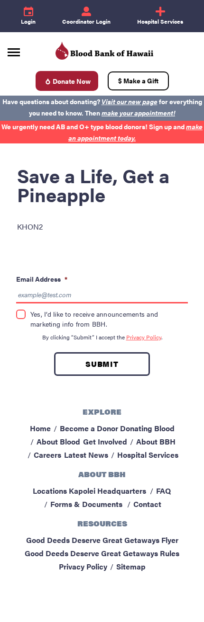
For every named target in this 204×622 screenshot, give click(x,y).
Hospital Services (147, 454)
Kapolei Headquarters (107, 490)
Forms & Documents (86, 503)
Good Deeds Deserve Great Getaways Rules (102, 553)
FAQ (163, 490)
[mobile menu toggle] (14, 49)
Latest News (86, 454)
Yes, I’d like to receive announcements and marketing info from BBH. (94, 319)
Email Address (41, 279)
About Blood (58, 441)
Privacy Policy (143, 337)
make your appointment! (138, 112)
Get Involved (105, 441)
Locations (50, 490)
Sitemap (131, 566)
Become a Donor (89, 428)
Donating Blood (147, 428)
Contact (147, 503)
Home (40, 428)
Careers (47, 454)
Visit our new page (130, 101)
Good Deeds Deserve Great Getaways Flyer (102, 539)
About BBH (156, 441)
